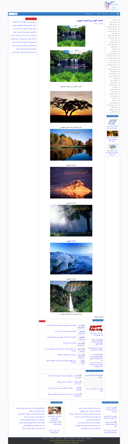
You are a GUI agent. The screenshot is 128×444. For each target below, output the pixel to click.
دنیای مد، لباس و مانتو (112, 31)
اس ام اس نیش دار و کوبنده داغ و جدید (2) (34, 428)
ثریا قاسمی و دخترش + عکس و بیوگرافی (90, 411)
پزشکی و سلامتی (113, 83)
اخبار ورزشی (114, 49)
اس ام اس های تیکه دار (112, 62)
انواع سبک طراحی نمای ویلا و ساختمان (25, 49)
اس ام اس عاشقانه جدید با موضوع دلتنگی (34, 426)
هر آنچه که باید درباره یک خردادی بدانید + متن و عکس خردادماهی (23, 36)
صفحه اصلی (88, 438)
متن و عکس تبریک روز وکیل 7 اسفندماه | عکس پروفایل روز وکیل (23, 52)
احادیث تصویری (71, 241)
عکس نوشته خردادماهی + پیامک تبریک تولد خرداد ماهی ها (24, 29)
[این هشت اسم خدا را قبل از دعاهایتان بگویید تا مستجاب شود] (113, 133)
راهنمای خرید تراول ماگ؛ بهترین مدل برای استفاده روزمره (61, 337)
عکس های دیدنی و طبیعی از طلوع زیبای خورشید (32, 420)
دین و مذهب (114, 100)
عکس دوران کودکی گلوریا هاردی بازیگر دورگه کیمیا (87, 426)
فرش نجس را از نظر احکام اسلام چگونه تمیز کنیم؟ (60, 394)
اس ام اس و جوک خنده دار (111, 58)
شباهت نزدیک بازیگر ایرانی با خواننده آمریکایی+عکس (31, 414)
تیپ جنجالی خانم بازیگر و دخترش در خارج (89, 408)
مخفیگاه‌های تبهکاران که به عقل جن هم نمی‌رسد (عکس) (30, 408)
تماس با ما (44, 438)
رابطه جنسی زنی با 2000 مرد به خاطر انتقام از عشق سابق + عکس (24, 22)
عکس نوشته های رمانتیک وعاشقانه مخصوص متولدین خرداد (24, 25)
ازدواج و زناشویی (113, 89)
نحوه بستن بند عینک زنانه (69, 343)
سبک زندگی (114, 98)
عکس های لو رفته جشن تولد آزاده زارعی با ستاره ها (87, 417)
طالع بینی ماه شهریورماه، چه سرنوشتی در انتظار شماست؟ (61, 325)
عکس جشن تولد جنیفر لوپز (93, 420)
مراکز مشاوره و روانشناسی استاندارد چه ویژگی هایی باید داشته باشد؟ (24, 46)
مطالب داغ (113, 14)
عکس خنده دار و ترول (112, 29)
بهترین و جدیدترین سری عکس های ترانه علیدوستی (110, 417)
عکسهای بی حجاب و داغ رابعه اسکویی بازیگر (89, 423)
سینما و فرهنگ (114, 67)
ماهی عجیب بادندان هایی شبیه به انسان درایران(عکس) (54, 417)
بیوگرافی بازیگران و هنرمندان (110, 403)
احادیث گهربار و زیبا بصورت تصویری (90, 20)
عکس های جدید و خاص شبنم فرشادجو (90, 428)
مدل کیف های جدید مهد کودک (37, 411)
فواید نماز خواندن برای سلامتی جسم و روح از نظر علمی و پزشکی (112, 152)
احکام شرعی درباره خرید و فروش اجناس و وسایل (112, 127)
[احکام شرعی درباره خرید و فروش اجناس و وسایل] (113, 121)
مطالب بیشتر (42, 321)
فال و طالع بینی (59, 438)
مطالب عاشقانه (114, 40)
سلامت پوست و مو (113, 85)
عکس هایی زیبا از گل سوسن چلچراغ (54, 432)
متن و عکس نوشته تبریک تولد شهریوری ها (96, 334)
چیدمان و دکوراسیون (112, 109)
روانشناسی (115, 87)
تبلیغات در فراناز (80, 438)
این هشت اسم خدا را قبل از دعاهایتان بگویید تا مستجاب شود (112, 139)
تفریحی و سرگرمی (113, 42)
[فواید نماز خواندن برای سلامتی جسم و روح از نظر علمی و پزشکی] (113, 146)
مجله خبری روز (114, 33)
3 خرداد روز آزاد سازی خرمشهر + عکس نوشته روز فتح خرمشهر (23, 39)
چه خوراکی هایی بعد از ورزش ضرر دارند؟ (34, 417)
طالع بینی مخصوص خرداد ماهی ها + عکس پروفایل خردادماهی (24, 32)
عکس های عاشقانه (113, 22)
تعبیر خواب (115, 20)
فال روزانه (115, 78)
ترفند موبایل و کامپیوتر (112, 44)
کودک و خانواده (114, 107)
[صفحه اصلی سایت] (118, 14)
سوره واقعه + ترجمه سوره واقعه (65, 382)
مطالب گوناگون (114, 112)
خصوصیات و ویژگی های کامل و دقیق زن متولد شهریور (95, 349)
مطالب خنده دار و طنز (112, 38)
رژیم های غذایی (113, 96)
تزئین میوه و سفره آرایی (112, 105)
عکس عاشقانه (89, 14)
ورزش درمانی (114, 91)
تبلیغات (98, 14)
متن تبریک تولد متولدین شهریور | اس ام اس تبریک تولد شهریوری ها (96, 364)
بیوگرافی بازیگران (113, 71)
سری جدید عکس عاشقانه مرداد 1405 (67, 355)
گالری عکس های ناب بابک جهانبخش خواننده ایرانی (110, 432)
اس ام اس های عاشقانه (112, 56)
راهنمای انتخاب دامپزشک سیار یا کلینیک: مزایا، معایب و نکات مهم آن (23, 42)
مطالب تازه (105, 14)
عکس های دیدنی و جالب (112, 26)
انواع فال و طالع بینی (113, 76)
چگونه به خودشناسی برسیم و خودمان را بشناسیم (61, 388)
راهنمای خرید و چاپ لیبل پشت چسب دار (65, 331)
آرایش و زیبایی (114, 51)
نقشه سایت (51, 438)
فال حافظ (66, 438)
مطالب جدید (72, 438)
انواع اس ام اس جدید (112, 53)
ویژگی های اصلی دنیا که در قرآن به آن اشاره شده (60, 376)
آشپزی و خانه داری (113, 103)
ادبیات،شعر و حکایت (113, 74)
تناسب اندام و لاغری (113, 94)
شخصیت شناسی (113, 80)
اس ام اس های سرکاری (112, 65)
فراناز (102, 23)
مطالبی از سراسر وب (57, 403)
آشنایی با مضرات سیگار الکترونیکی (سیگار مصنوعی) (32, 423)
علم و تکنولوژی (114, 47)
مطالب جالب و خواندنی (112, 35)
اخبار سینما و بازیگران (112, 69)
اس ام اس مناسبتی (113, 60)
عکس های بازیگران (113, 24)
